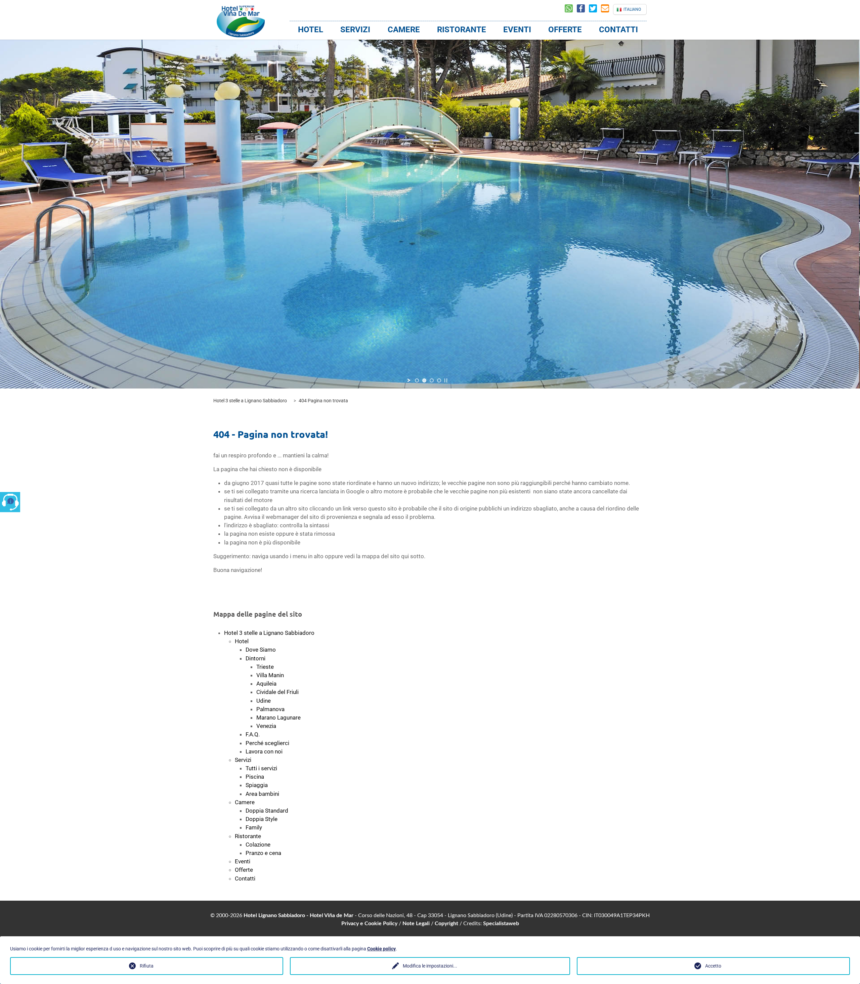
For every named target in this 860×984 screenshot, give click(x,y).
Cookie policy (381, 948)
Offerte (565, 29)
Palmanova (270, 709)
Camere (404, 29)
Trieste (265, 666)
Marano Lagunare (278, 717)
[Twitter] (595, 9)
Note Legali (416, 923)
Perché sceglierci (267, 743)
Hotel (310, 29)
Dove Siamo (261, 649)
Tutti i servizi (261, 768)
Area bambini (262, 793)
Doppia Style (261, 819)
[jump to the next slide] (645, 207)
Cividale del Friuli (277, 692)
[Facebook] (583, 9)
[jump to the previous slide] (215, 207)
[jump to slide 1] (417, 380)
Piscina (255, 776)
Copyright (446, 923)
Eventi (517, 29)
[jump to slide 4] (439, 380)
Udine (263, 700)
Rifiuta (147, 966)
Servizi (355, 29)
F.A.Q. (253, 734)
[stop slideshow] (445, 380)
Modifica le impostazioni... (430, 966)
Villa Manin (270, 675)
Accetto (713, 966)
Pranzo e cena (263, 853)
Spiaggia (257, 785)
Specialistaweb (501, 923)
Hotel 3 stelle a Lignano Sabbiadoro (269, 632)
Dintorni (255, 658)
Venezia (266, 726)
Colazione (258, 844)
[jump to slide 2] (424, 380)
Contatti (618, 29)
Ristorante (461, 29)
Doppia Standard (267, 810)
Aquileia (266, 683)
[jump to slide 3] (432, 380)
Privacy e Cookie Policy (369, 923)
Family (254, 827)
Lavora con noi (264, 751)
